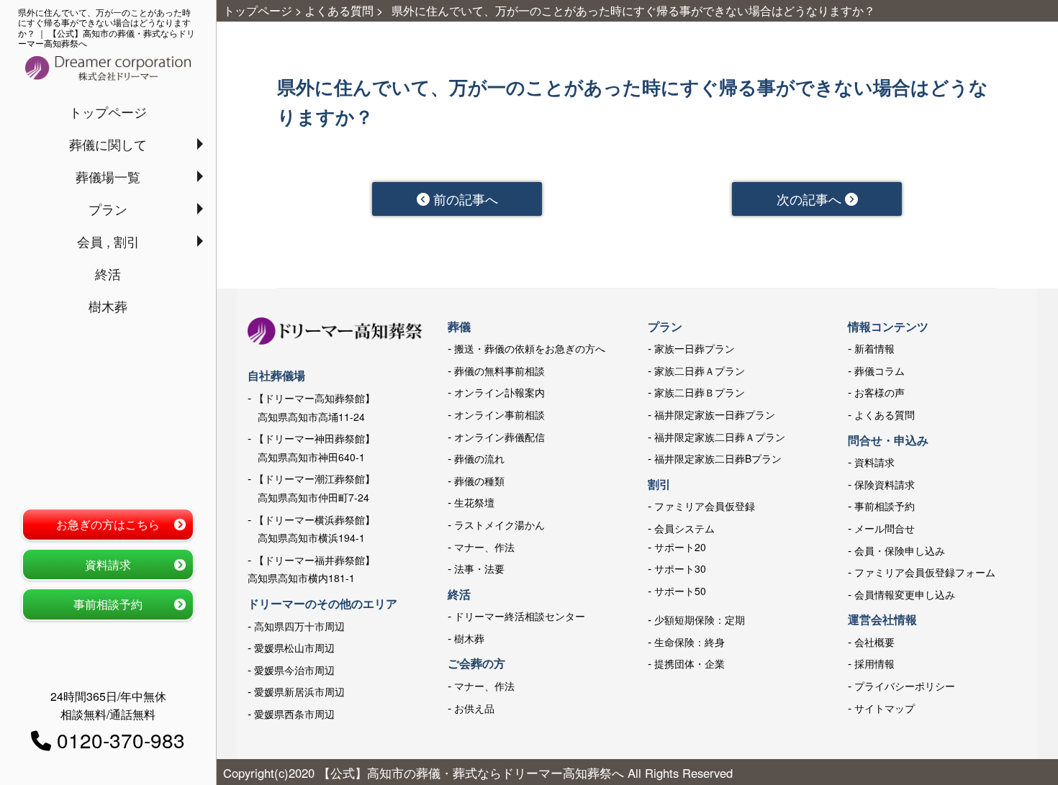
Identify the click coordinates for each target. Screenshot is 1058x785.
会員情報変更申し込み (904, 594)
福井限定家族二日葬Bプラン (718, 458)
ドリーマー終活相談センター (519, 616)
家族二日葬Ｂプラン (699, 392)
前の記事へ (464, 198)
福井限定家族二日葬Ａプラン (719, 437)
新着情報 (874, 348)
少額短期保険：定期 (699, 619)
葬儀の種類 (479, 480)
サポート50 (680, 591)
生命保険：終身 (689, 642)
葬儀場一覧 (108, 176)
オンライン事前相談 (499, 414)
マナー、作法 (484, 547)
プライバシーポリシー (904, 686)
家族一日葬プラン (694, 348)
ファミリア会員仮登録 (704, 506)
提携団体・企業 (689, 663)
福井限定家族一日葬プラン (714, 414)
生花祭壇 (474, 502)
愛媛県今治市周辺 (294, 670)
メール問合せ (884, 528)
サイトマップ (884, 708)
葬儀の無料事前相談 (499, 370)
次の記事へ (811, 198)
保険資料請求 (884, 484)
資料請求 (108, 564)
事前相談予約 (108, 604)
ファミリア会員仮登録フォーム (924, 572)
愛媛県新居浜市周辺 (299, 691)
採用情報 (874, 663)
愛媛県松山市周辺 (294, 647)
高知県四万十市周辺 (299, 626)
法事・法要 (479, 568)
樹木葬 (108, 305)
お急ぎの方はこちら (108, 524)
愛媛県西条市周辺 (294, 714)
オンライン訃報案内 (499, 392)
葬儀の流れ (479, 458)
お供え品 (474, 708)
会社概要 (874, 642)
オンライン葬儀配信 (499, 437)
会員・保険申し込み (899, 550)
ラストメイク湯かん (499, 524)
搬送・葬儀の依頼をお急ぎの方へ (529, 348)
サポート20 (680, 547)
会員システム (684, 528)
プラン (108, 208)
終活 (108, 273)
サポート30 (680, 568)
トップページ (108, 111)
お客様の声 (879, 392)
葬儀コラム (879, 370)
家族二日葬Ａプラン (699, 370)
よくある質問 (884, 414)
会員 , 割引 (108, 241)
